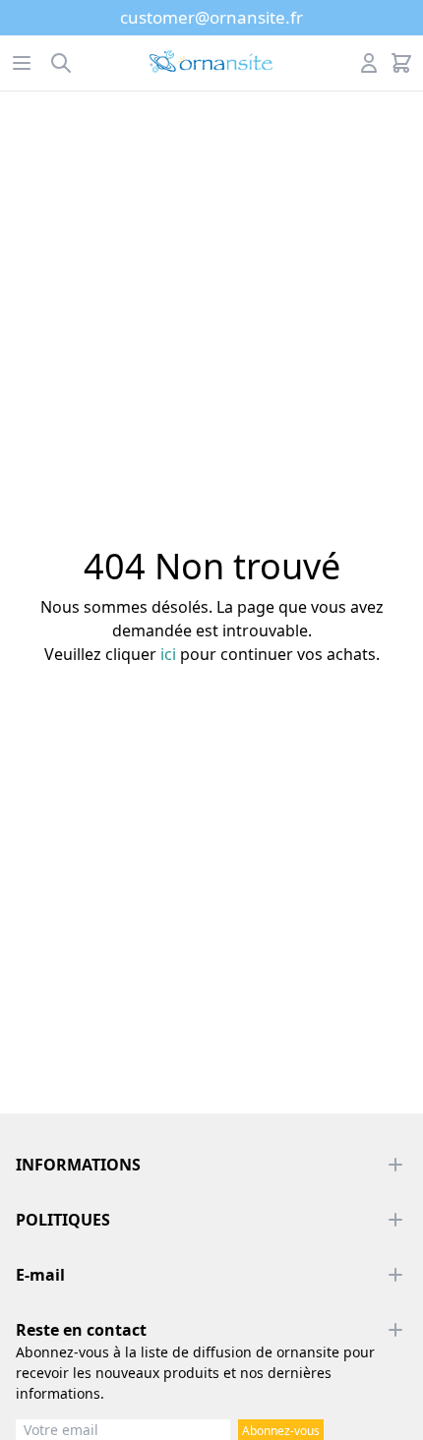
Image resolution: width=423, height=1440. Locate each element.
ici (168, 654)
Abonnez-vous (281, 1430)
